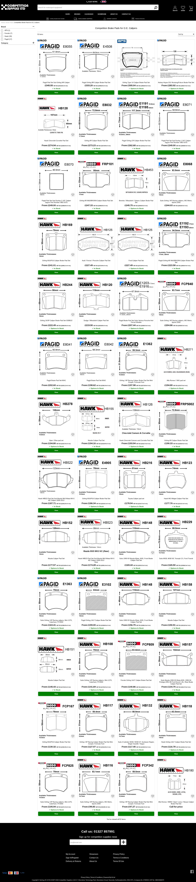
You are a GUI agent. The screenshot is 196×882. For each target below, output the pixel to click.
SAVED (183, 10)
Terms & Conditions (121, 858)
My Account (70, 854)
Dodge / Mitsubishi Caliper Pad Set (96, 320)
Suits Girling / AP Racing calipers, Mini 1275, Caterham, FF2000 (56, 621)
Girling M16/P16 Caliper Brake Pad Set (56, 260)
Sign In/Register (72, 858)
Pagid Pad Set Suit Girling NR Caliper (56, 82)
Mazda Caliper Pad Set (96, 440)
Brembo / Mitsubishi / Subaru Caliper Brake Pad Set (136, 201)
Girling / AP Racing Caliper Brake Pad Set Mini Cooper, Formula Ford (136, 381)
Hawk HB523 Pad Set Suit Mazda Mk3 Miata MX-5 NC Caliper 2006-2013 (96, 560)
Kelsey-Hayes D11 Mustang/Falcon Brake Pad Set (176, 82)
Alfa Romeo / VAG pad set (176, 380)
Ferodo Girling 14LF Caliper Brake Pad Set (136, 680)
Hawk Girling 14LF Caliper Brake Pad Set (176, 742)
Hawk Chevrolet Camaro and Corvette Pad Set (136, 440)
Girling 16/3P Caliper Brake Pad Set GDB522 (56, 320)
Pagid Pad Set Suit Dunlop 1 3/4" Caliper (176, 141)
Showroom (93, 854)
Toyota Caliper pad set (136, 498)
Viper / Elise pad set (56, 440)
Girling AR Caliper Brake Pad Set (96, 141)
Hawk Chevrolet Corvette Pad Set (56, 141)
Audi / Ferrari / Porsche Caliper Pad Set (96, 260)
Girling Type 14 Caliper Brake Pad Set (136, 82)
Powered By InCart (109, 877)
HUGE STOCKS (140, 18)
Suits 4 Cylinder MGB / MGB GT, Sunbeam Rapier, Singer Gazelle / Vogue (136, 743)
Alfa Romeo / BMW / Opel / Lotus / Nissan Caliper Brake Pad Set (176, 803)
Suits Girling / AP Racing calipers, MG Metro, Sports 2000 (176, 201)
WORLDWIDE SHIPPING (85, 18)
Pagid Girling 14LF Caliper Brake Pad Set (96, 620)
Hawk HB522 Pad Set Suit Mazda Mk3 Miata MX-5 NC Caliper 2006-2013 (56, 499)
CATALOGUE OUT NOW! (57, 18)
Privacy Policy (119, 854)
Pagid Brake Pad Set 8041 (56, 380)
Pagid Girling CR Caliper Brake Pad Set (136, 141)
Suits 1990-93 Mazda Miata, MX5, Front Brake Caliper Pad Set (136, 559)
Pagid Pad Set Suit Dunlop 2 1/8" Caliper (56, 201)
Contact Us (93, 858)
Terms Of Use (118, 861)
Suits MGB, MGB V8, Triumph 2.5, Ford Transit (176, 558)
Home (3, 22)
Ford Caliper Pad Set (136, 260)
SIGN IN (175, 10)
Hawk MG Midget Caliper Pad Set (176, 498)
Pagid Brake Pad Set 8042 (96, 380)
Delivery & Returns (73, 861)
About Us (93, 861)
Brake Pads (9, 22)
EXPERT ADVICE (112, 18)
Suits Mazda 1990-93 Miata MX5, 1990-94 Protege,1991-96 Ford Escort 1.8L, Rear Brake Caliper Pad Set (176, 682)
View (56, 92)
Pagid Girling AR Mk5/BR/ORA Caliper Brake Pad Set (176, 261)
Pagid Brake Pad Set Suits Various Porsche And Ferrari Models (136, 321)
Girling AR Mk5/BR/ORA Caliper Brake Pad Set (96, 200)
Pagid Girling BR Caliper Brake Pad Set (96, 82)
